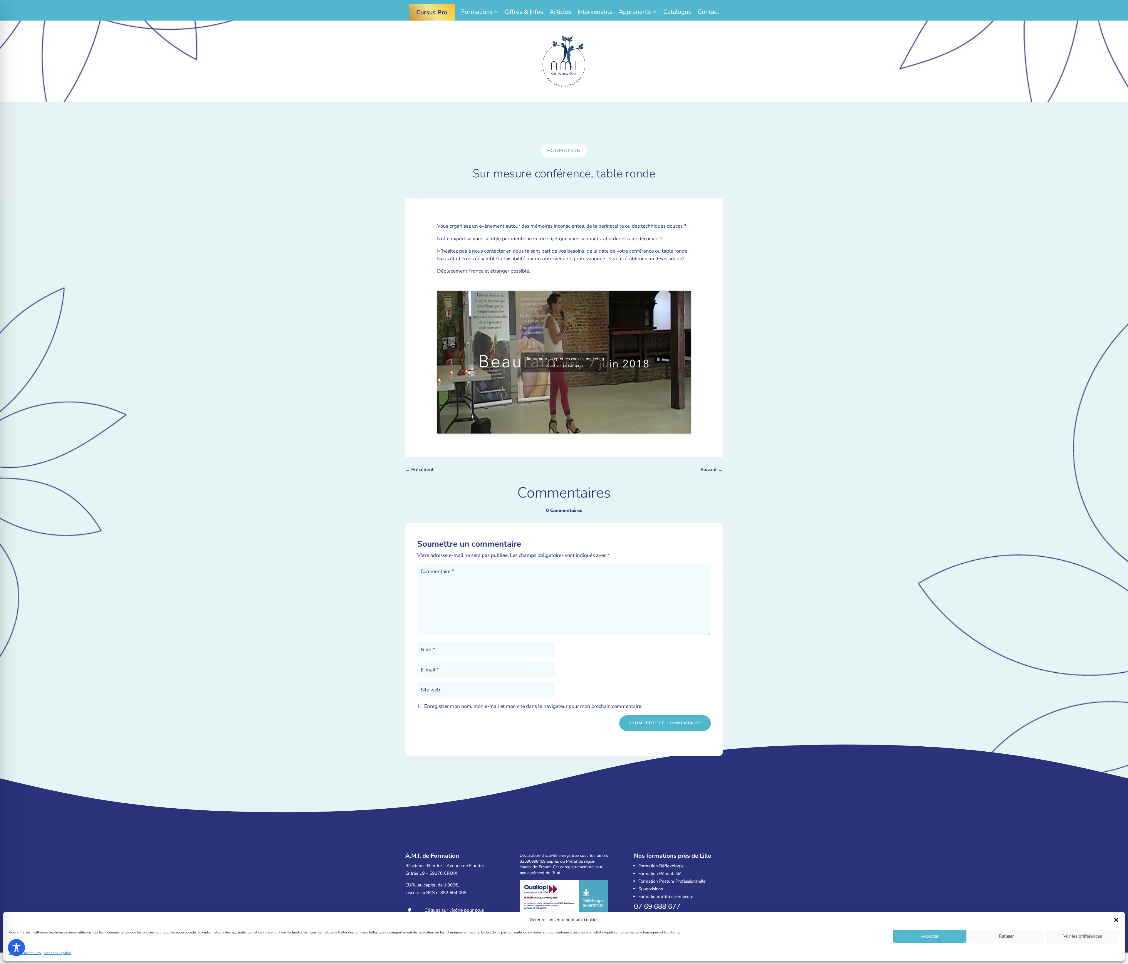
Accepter (930, 936)
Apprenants (635, 13)
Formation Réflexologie (661, 866)
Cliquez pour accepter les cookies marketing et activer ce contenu (564, 362)
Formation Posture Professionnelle (672, 881)
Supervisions (650, 889)
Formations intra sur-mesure (665, 896)
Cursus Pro (431, 12)
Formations (477, 13)
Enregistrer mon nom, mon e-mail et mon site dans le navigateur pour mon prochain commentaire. (533, 706)
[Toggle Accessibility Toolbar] (16, 947)
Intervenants (595, 13)
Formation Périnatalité (660, 873)
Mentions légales (57, 952)
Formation (564, 150)
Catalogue (677, 13)
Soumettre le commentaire (665, 723)
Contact (708, 13)
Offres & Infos (524, 13)
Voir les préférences (1082, 936)
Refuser (1006, 936)
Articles (560, 13)
